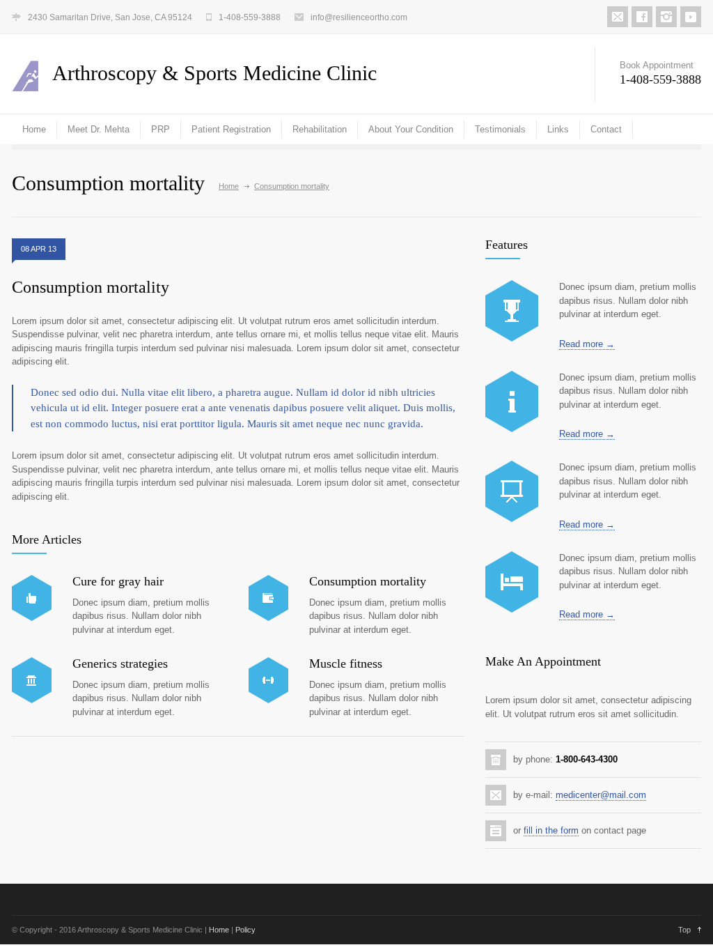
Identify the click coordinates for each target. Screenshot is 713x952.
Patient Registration (231, 129)
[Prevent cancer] (511, 582)
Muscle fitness (345, 663)
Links (558, 129)
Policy (245, 930)
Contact (606, 129)
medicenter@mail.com (601, 795)
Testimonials (500, 129)
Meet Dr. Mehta (99, 129)
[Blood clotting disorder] (511, 310)
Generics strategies (120, 663)
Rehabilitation (319, 129)
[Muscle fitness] (268, 680)
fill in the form (551, 830)
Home (34, 129)
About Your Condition (410, 129)
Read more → (587, 344)
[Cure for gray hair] (32, 598)
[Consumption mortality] (268, 598)
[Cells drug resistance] (511, 401)
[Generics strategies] (32, 680)
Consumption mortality (90, 287)
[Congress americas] (511, 491)
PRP (160, 129)
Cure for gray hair (118, 581)
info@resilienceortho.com (359, 17)
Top (684, 930)
